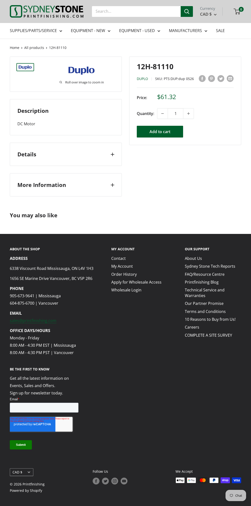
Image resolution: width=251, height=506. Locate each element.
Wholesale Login (126, 290)
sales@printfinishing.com (33, 320)
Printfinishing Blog (202, 282)
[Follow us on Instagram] (114, 480)
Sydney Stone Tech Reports (210, 266)
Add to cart (160, 131)
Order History (124, 274)
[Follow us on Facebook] (96, 480)
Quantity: (145, 113)
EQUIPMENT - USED (137, 30)
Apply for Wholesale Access (136, 282)
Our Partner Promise (204, 303)
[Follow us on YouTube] (124, 480)
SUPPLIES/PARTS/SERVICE (33, 30)
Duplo (142, 78)
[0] (237, 11)
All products (34, 47)
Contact (118, 258)
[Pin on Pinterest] (211, 78)
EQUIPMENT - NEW (88, 30)
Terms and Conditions (205, 311)
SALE (220, 30)
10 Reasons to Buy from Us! (210, 319)
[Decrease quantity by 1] (162, 113)
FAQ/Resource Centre (205, 274)
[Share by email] (230, 78)
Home (14, 47)
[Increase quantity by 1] (188, 113)
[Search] (187, 11)
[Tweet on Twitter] (220, 78)
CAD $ (17, 472)
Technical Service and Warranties (205, 292)
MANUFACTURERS (185, 30)
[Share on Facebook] (202, 78)
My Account (122, 266)
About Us (193, 258)
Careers (192, 327)
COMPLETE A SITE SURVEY (208, 335)
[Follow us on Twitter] (105, 480)
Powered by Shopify (26, 490)
